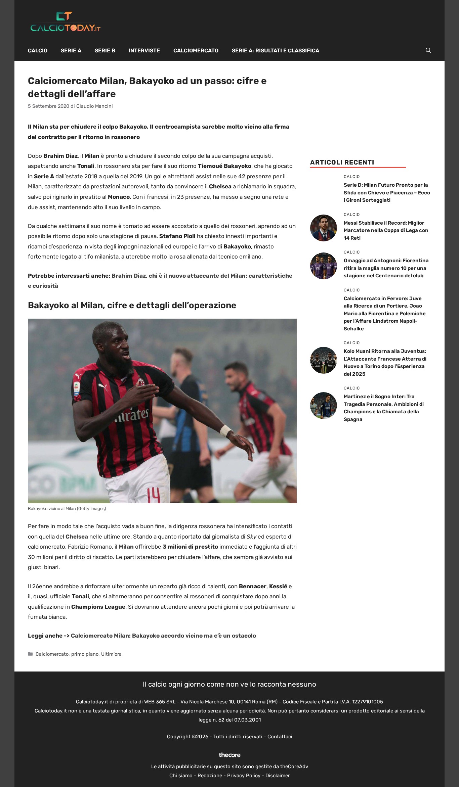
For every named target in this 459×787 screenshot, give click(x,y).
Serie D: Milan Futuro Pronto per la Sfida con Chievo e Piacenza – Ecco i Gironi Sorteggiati (387, 192)
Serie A (71, 50)
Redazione (210, 776)
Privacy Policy (243, 776)
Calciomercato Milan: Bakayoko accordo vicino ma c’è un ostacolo (163, 635)
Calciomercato (195, 50)
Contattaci (279, 737)
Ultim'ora (111, 654)
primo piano (84, 654)
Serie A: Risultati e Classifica (275, 50)
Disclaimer (277, 776)
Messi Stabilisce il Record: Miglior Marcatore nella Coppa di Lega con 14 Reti (386, 230)
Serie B (105, 50)
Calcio (37, 50)
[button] (428, 51)
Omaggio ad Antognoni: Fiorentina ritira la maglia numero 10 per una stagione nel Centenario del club (386, 268)
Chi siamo (181, 776)
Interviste (144, 50)
